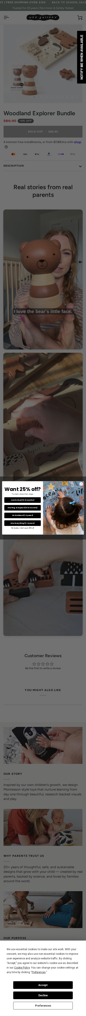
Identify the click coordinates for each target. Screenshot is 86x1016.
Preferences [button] (39, 972)
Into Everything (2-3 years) (23, 523)
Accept (43, 985)
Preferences (43, 1005)
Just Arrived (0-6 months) (22, 500)
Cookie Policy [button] (22, 967)
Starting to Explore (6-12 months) (22, 507)
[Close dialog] (81, 484)
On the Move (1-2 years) (22, 515)
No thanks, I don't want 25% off (22, 528)
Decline (43, 995)
